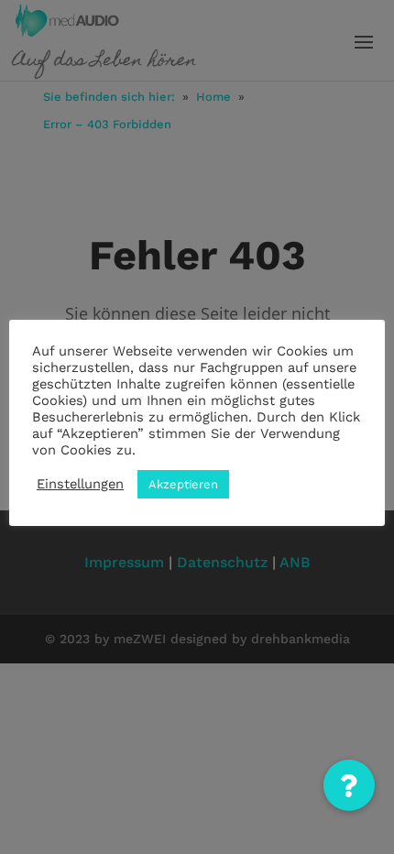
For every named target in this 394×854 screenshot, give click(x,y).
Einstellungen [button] (80, 484)
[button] (349, 785)
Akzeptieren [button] (183, 484)
